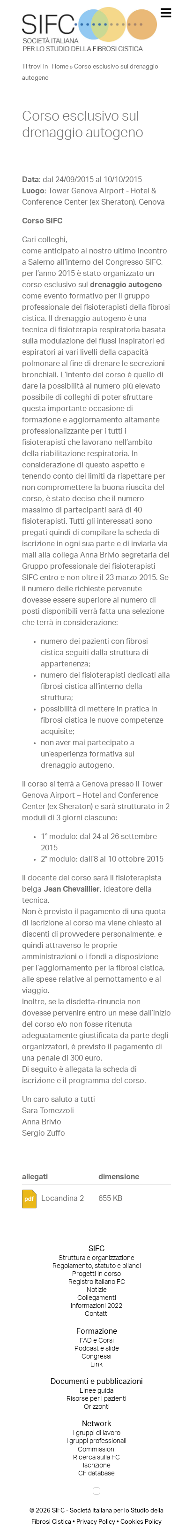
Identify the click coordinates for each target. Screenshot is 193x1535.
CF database (96, 1473)
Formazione (96, 1331)
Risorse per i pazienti (96, 1399)
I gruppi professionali (96, 1441)
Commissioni (97, 1449)
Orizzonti (97, 1407)
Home (60, 66)
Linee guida (96, 1391)
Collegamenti (96, 1298)
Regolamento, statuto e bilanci (96, 1266)
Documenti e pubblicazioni (97, 1381)
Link (96, 1364)
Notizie (97, 1290)
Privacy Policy (95, 1522)
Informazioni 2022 (96, 1306)
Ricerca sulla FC (96, 1457)
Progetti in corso (96, 1274)
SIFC (96, 1248)
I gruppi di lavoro (96, 1433)
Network (96, 1424)
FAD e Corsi (97, 1340)
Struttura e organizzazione (96, 1258)
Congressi (96, 1356)
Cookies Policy (141, 1522)
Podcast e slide (96, 1348)
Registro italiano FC (96, 1282)
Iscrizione (97, 1465)
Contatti (97, 1314)
